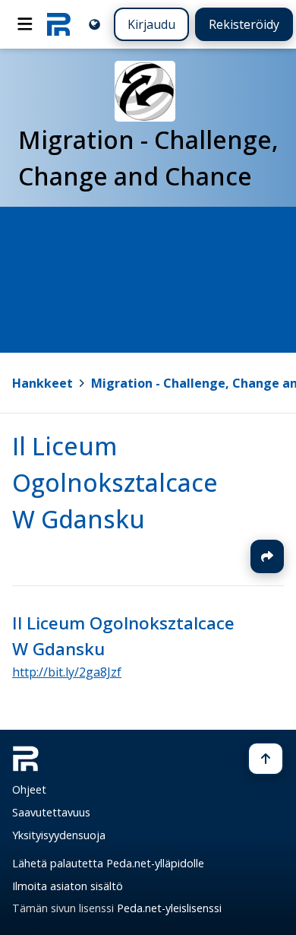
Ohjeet (29, 789)
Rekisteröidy (244, 24)
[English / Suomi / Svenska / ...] (94, 24)
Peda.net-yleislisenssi (169, 908)
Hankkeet (42, 383)
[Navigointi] (25, 24)
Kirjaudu (151, 24)
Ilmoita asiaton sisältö (67, 886)
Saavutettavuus (51, 812)
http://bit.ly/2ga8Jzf (66, 672)
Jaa (267, 556)
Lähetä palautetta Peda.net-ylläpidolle (108, 863)
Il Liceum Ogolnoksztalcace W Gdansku (115, 482)
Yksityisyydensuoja (58, 835)
